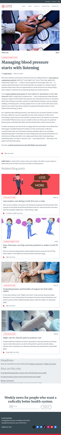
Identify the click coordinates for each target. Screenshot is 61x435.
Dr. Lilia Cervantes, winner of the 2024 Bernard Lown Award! (20, 377)
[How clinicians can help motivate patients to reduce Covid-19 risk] (30, 228)
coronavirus (9, 213)
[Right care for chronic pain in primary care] (30, 321)
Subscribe (47, 1)
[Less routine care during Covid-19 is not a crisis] (30, 184)
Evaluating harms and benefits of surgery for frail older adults (28, 290)
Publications (45, 6)
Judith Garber (7, 73)
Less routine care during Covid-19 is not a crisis (24, 201)
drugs (7, 352)
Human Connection (9, 57)
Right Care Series (9, 153)
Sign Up (46, 407)
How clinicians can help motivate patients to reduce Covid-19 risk (30, 246)
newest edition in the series (15, 94)
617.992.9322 (22, 423)
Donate (54, 1)
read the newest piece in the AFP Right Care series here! (27, 145)
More (36, 210)
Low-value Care (9, 197)
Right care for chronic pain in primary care (22, 338)
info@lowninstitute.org (9, 423)
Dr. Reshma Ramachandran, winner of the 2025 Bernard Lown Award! (23, 373)
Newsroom (55, 6)
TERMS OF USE (6, 427)
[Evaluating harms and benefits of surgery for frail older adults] (30, 272)
